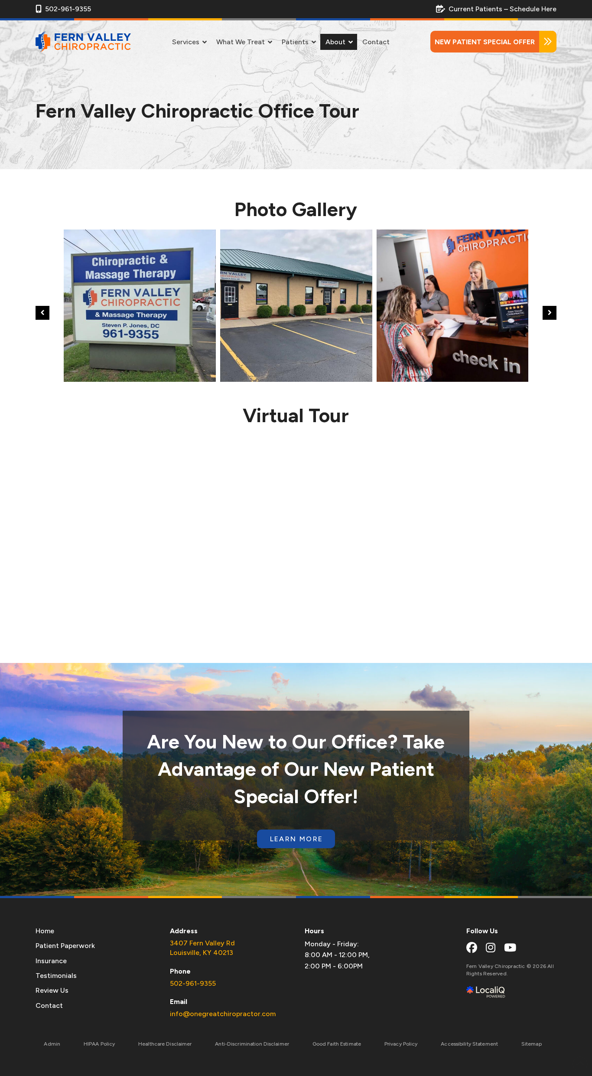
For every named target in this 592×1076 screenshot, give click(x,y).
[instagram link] (490, 947)
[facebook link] (471, 947)
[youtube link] (510, 947)
